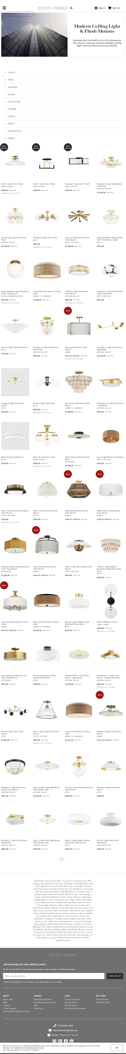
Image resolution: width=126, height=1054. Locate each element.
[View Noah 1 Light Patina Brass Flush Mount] (79, 545)
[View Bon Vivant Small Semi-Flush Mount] (79, 382)
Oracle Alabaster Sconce (107, 622)
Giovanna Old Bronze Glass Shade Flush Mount (44, 677)
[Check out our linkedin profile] (71, 1041)
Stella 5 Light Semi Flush (44, 403)
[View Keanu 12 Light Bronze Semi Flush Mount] (79, 216)
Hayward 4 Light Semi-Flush (77, 184)
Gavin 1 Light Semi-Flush (12, 184)
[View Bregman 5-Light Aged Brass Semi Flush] (111, 162)
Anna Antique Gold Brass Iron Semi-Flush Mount (13, 677)
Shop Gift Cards (103, 1002)
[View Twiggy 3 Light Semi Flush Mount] (15, 382)
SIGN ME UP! (115, 976)
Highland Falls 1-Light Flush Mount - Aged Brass (77, 677)
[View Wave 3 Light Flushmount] (15, 436)
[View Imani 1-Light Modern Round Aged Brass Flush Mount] (79, 819)
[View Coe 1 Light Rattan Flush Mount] (111, 436)
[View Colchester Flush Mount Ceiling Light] (47, 270)
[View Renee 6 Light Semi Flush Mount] (15, 710)
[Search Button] (71, 8)
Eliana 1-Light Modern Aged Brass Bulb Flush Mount (77, 623)
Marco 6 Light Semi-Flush (44, 457)
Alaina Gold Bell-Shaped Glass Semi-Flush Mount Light (110, 239)
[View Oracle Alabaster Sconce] (111, 600)
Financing (38, 1008)
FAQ (36, 1005)
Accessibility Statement (75, 1008)
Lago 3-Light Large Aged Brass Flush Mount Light (46, 788)
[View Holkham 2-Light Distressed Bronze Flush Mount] (15, 766)
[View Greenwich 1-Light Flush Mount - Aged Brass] (111, 382)
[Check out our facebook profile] (66, 1041)
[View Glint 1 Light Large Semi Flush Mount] (47, 710)
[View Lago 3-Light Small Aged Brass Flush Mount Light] (47, 819)
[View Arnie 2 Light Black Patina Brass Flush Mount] (15, 489)
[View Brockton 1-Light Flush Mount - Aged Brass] (15, 819)
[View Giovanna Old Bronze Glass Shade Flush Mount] (47, 654)
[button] (63, 72)
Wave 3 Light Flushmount (12, 457)
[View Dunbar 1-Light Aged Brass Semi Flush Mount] (79, 766)
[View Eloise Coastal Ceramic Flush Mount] (47, 489)
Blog (5, 1002)
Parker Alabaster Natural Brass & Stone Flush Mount (15, 292)
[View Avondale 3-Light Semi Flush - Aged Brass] (111, 326)
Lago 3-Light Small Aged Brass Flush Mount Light (46, 841)
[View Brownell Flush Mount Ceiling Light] (47, 600)
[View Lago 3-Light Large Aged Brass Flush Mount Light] (47, 766)
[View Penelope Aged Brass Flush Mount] (111, 766)
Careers (6, 1005)
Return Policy (71, 1005)
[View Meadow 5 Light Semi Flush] (47, 216)
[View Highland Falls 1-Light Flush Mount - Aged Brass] (79, 654)
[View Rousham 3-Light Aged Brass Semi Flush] (47, 326)
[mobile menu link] (4, 9)
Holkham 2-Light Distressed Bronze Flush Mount (13, 788)
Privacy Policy (71, 1002)
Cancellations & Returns (45, 1002)
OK (116, 1048)
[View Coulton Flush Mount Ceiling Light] (79, 710)
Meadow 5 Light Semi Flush (45, 238)
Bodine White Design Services (16, 1011)
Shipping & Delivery (43, 999)
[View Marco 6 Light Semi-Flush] (47, 436)
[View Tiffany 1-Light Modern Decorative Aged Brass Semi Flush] (111, 545)
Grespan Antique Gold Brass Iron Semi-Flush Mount (15, 568)
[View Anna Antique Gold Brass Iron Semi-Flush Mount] (15, 654)
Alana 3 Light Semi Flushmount (14, 347)
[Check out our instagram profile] (54, 1041)
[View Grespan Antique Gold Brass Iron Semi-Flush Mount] (15, 545)
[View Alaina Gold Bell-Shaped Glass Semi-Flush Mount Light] (111, 216)
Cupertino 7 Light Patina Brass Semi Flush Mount (110, 292)
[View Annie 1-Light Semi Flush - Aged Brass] (111, 819)
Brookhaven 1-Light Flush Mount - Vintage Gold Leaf (108, 677)
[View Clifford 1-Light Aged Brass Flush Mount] (79, 270)
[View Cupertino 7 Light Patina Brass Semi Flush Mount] (111, 270)
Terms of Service (72, 999)
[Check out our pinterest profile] (60, 1041)
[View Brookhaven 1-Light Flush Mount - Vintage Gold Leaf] (111, 654)
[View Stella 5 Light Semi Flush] (47, 382)
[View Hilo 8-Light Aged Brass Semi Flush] (15, 216)
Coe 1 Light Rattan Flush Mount (110, 457)
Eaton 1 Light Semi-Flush (44, 184)
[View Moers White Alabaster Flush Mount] (79, 436)
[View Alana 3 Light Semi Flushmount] (15, 326)
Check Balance (102, 999)
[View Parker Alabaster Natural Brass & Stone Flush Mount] (15, 270)
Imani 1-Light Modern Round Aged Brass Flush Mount (77, 841)
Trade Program (9, 1008)
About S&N (8, 999)
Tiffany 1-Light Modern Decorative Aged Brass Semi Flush (109, 569)
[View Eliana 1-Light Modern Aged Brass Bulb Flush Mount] (79, 600)
